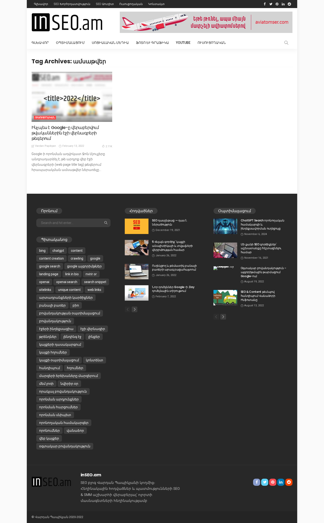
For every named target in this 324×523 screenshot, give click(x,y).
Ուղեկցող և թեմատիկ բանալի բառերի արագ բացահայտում (174, 268)
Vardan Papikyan (45, 145)
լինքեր (94, 337)
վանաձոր (75, 430)
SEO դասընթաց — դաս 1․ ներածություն (169, 222)
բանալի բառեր (52, 305)
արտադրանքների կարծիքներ (66, 297)
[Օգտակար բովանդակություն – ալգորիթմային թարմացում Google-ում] (225, 268)
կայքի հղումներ (53, 352)
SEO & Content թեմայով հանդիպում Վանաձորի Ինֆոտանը (258, 296)
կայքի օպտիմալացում (59, 360)
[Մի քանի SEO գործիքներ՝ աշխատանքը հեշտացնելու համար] (225, 250)
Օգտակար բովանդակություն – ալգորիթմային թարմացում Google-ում (263, 272)
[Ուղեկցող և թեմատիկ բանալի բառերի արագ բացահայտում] (136, 271)
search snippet (95, 282)
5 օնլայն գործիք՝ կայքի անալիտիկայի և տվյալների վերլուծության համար (172, 246)
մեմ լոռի (46, 383)
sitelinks (45, 290)
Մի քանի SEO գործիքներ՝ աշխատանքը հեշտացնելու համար (261, 248)
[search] (286, 43)
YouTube (183, 43)
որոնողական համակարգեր (63, 423)
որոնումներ (49, 430)
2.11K (109, 146)
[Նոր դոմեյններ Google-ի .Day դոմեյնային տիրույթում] (136, 293)
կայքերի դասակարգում (60, 344)
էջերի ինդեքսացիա (56, 329)
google (95, 258)
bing (42, 250)
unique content (69, 290)
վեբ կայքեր (49, 438)
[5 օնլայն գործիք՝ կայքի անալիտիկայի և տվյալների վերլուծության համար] (136, 247)
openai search (66, 282)
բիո (76, 305)
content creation (51, 258)
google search (49, 266)
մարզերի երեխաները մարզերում (68, 376)
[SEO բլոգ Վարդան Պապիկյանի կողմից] (51, 481)
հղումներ (75, 368)
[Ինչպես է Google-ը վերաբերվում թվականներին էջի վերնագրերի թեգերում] (72, 97)
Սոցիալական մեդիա (110, 43)
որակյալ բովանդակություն (63, 391)
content (77, 250)
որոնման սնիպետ (55, 415)
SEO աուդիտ (105, 4)
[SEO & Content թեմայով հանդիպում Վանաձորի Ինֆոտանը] (225, 297)
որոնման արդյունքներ (59, 399)
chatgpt (58, 250)
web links (94, 290)
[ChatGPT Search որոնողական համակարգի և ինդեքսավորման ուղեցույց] (225, 226)
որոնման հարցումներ (58, 407)
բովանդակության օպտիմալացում (69, 313)
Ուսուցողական (131, 4)
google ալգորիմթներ (84, 266)
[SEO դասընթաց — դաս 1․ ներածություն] (136, 226)
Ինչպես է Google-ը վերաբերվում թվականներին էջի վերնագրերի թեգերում (65, 133)
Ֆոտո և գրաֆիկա (152, 43)
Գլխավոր (41, 4)
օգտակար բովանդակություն (64, 446)
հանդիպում (49, 368)
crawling (77, 258)
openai (44, 282)
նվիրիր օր (69, 383)
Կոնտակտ (156, 4)
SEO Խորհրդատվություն (72, 4)
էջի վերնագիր (92, 329)
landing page (48, 274)
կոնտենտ (94, 360)
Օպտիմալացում (70, 43)
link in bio (72, 274)
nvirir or (91, 274)
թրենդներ (47, 337)
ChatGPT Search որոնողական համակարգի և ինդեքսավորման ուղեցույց (262, 224)
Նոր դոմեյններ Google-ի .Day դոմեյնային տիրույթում (173, 289)
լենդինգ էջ (72, 337)
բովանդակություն (55, 321)
